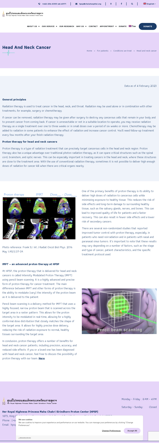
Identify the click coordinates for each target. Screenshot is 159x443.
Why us (80, 26)
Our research (66, 26)
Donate (123, 26)
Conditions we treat (122, 50)
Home (89, 50)
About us (32, 26)
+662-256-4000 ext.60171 (53, 3)
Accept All (132, 431)
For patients (102, 50)
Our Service (48, 26)
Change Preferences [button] (111, 431)
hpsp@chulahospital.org (90, 3)
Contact (93, 26)
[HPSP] (22, 14)
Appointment (107, 26)
